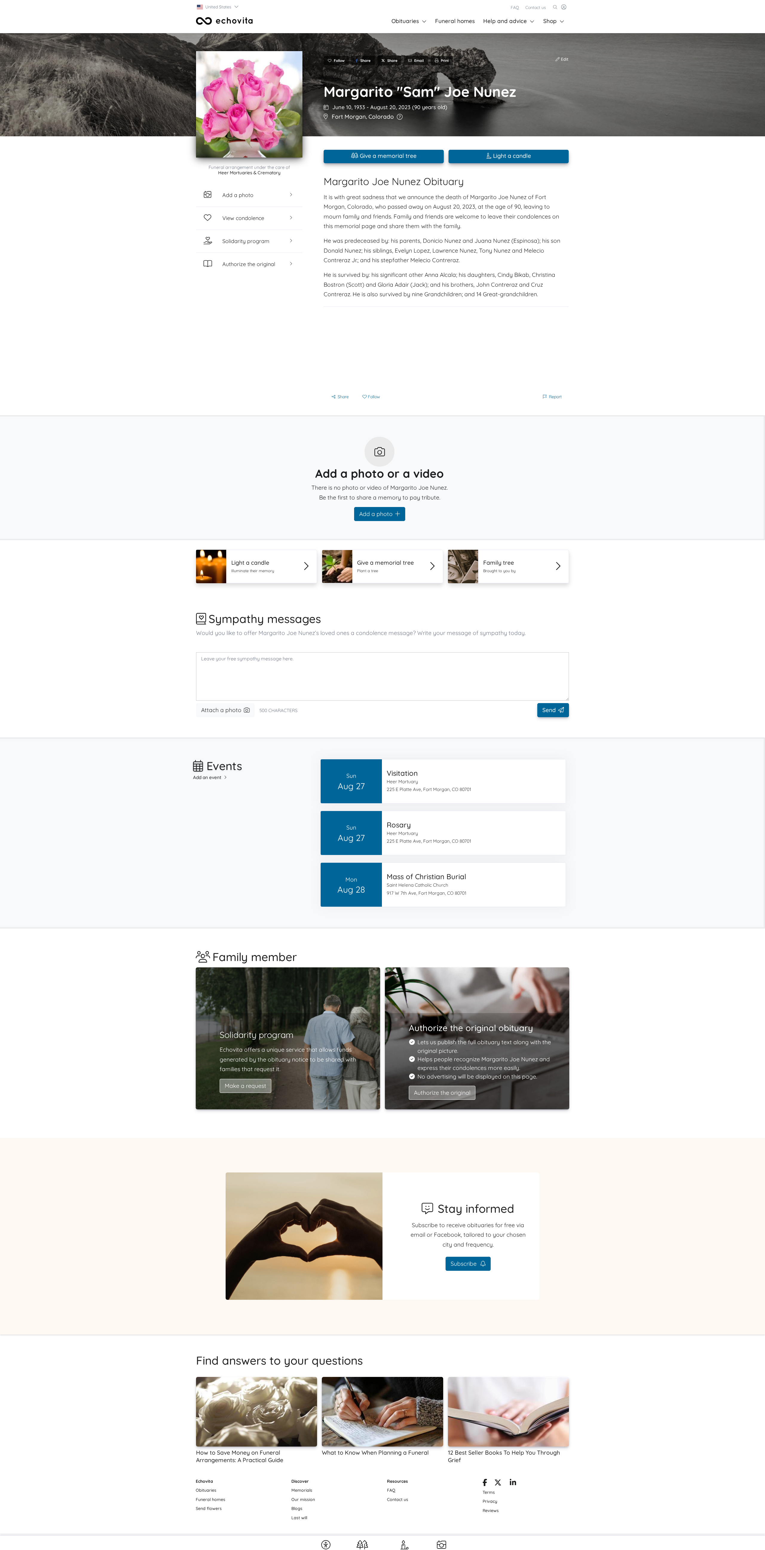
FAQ (515, 7)
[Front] (224, 20)
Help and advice (505, 21)
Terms (489, 1492)
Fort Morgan (349, 116)
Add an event (207, 777)
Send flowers (209, 1508)
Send (549, 710)
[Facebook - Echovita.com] (485, 1483)
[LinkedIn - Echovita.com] (513, 1483)
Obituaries (405, 21)
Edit (564, 59)
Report (555, 396)
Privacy (490, 1501)
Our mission (303, 1499)
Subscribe (464, 1263)
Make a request (245, 1085)
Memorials (301, 1490)
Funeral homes (455, 21)
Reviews (491, 1510)
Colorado (381, 116)
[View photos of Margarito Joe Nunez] (249, 104)
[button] (218, 6)
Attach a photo (221, 710)
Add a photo (376, 513)
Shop (550, 21)
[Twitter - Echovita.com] (497, 1483)
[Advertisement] (446, 348)
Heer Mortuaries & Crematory (249, 172)
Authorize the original (442, 1092)
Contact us (535, 7)
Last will (299, 1517)
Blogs (296, 1508)
